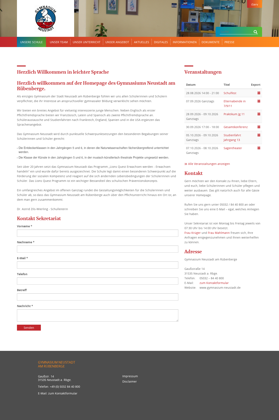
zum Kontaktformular (214, 283)
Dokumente (211, 42)
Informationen (185, 42)
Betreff (22, 290)
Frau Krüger (192, 233)
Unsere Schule (31, 42)
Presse (229, 42)
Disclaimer (129, 381)
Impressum (130, 376)
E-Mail (22, 258)
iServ (254, 4)
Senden (29, 328)
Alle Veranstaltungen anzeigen (209, 164)
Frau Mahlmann (219, 233)
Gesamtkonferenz (236, 127)
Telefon (22, 274)
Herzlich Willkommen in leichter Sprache (63, 72)
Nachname (26, 242)
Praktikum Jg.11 (234, 114)
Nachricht (25, 306)
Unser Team (59, 42)
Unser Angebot (117, 42)
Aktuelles (141, 42)
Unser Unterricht (86, 42)
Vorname (24, 226)
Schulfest (230, 93)
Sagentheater (233, 148)
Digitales (161, 42)
